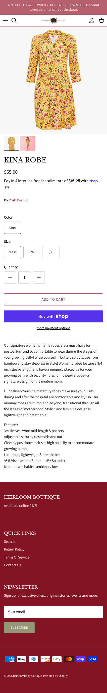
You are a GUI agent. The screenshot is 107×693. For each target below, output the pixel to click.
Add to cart (53, 299)
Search (9, 541)
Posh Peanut (18, 200)
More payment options (53, 328)
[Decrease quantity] (10, 277)
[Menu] (5, 20)
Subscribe (19, 627)
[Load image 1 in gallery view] (53, 80)
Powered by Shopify (55, 676)
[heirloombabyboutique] (53, 20)
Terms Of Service (16, 557)
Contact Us (12, 564)
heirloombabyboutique (27, 676)
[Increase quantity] (39, 277)
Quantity (11, 267)
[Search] (16, 20)
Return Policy (14, 549)
